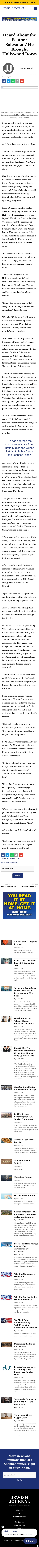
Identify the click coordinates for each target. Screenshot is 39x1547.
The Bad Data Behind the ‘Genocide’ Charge (25, 1088)
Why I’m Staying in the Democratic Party (25, 1298)
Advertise (19, 1510)
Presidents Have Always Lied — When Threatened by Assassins (26, 1248)
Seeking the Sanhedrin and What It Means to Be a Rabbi (25, 1402)
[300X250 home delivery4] (19, 905)
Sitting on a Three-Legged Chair (23, 1416)
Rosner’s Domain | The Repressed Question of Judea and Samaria (25, 1214)
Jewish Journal (14, 8)
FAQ (19, 1513)
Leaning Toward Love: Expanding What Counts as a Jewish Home (25, 1371)
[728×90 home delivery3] (19, 19)
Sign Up (17, 875)
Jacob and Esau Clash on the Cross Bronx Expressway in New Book (25, 992)
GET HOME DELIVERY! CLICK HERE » (19, 2)
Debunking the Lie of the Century (24, 1345)
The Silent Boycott (23, 1177)
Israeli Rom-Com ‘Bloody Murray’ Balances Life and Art (25, 1021)
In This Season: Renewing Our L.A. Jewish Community (23, 1117)
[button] (4, 81)
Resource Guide (19, 1516)
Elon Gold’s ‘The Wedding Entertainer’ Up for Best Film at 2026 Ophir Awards (25, 1052)
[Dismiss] (3, 1527)
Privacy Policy (19, 1525)
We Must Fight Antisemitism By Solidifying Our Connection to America (25, 1324)
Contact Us (19, 1522)
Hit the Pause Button (24, 1195)
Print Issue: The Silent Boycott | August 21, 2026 (25, 963)
